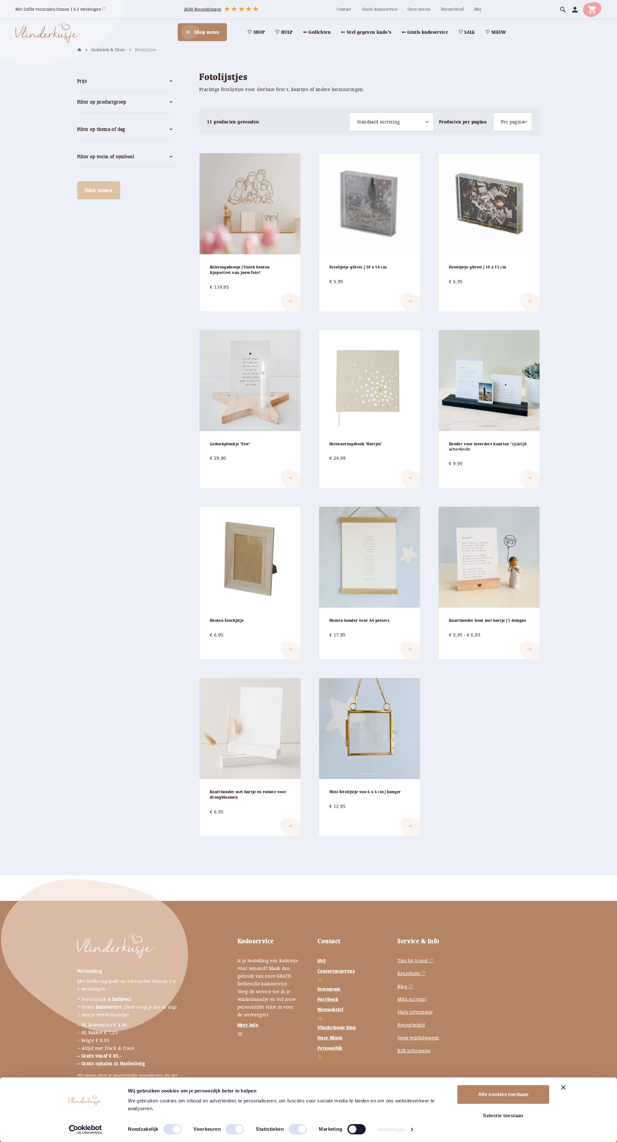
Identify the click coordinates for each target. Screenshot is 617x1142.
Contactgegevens (336, 971)
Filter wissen (98, 190)
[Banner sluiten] (563, 1087)
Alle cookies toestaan (503, 1094)
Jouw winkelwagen (418, 1038)
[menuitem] (344, 9)
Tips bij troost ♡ (416, 961)
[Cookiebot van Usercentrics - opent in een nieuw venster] (85, 1129)
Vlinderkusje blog (336, 1027)
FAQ (321, 961)
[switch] (228, 1126)
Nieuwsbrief (330, 1009)
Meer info (247, 1025)
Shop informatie (415, 1012)
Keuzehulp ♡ (411, 973)
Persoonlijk (329, 1048)
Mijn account (412, 999)
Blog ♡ (405, 986)
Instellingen (391, 1129)
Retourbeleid (411, 1025)
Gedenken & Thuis (108, 50)
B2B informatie (414, 1051)
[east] (217, 296)
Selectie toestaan (503, 1115)
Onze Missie (330, 1038)
